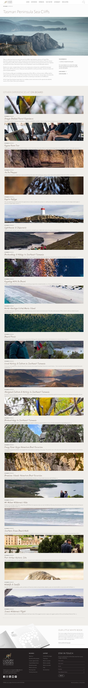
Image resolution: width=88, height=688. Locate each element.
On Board (5, 6)
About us (31, 656)
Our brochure (46, 669)
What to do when (47, 665)
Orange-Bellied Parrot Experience (19, 118)
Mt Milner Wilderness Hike (16, 502)
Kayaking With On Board (15, 281)
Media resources (33, 667)
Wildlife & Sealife (12, 584)
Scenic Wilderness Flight (15, 611)
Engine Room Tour (12, 145)
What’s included (46, 660)
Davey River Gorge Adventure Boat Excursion (24, 447)
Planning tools (32, 669)
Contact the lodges (47, 656)
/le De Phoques (11, 172)
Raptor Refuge (11, 199)
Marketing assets (33, 665)
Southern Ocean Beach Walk (16, 531)
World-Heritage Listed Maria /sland (20, 308)
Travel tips (45, 658)
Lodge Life (18, 670)
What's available (46, 663)
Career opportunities (34, 660)
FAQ (44, 667)
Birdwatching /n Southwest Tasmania (20, 420)
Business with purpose (34, 658)
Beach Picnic (10, 336)
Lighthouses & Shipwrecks (15, 227)
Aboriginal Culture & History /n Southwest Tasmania (27, 392)
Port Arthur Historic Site (15, 557)
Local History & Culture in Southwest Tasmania (25, 363)
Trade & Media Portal (34, 663)
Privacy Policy (82, 682)
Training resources (33, 672)
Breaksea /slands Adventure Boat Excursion (23, 475)
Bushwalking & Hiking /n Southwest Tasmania (24, 254)
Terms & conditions (74, 682)
